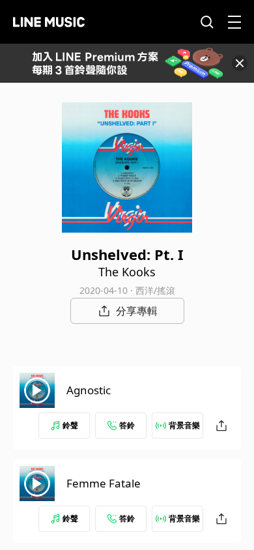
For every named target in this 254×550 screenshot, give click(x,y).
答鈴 (127, 425)
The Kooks (127, 272)
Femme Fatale (103, 483)
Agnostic (88, 390)
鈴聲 (70, 425)
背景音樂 (184, 425)
